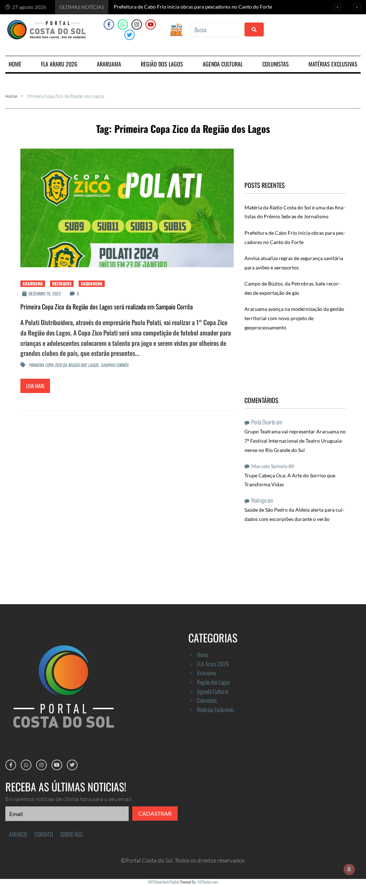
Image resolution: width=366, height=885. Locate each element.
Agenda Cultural (212, 691)
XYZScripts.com (208, 882)
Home (11, 96)
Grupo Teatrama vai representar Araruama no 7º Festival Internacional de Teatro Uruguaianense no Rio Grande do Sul (295, 440)
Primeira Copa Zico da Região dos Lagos (63, 365)
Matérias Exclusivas (215, 709)
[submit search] (254, 29)
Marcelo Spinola (269, 466)
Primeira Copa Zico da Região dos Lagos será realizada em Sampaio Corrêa (106, 306)
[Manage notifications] (349, 869)
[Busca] (215, 29)
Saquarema (92, 283)
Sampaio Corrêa (114, 365)
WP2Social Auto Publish (163, 882)
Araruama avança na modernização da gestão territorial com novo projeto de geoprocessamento (294, 318)
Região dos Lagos (213, 682)
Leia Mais (35, 385)
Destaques (61, 283)
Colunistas (207, 700)
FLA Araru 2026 (213, 664)
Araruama (33, 283)
